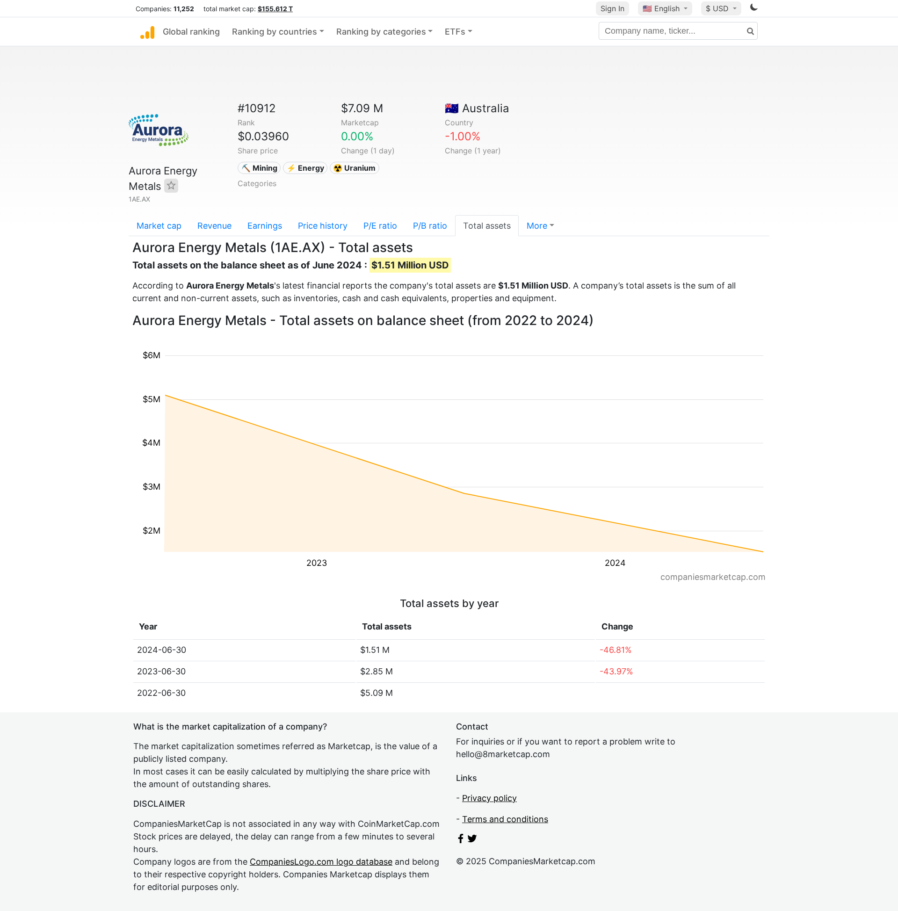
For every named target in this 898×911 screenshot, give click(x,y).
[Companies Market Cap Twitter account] (472, 840)
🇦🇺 (477, 108)
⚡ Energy (305, 168)
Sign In (612, 8)
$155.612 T (275, 9)
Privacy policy (489, 798)
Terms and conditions (505, 819)
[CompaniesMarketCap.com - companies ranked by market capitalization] (147, 32)
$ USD (718, 8)
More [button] (537, 226)
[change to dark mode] (754, 9)
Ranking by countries (274, 31)
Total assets (487, 226)
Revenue (214, 226)
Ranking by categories (381, 31)
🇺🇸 (661, 8)
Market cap (159, 226)
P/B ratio (430, 226)
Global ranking (191, 31)
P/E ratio (380, 226)
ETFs (455, 31)
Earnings (264, 226)
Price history (323, 226)
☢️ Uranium (354, 168)
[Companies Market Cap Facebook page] (460, 840)
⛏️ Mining (259, 168)
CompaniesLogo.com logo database (321, 862)
